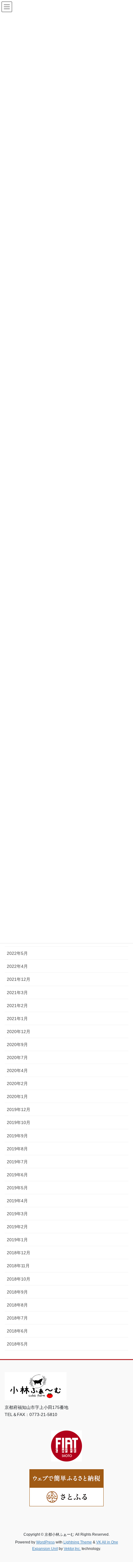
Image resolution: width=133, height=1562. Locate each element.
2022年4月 (17, 966)
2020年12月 (18, 1031)
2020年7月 (17, 1057)
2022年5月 (17, 953)
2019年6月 (17, 1174)
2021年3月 (17, 992)
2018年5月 (17, 1343)
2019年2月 (17, 1226)
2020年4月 (17, 1070)
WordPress (45, 1542)
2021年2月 (17, 1005)
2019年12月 (18, 1109)
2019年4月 (17, 1200)
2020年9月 (17, 1044)
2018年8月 (17, 1304)
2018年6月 (17, 1330)
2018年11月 (18, 1265)
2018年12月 (18, 1252)
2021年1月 (17, 1018)
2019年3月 (17, 1213)
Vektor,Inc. (72, 1549)
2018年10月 (18, 1279)
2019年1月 (17, 1239)
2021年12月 (18, 979)
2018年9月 (17, 1292)
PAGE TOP (123, 1509)
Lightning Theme (77, 1542)
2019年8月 (17, 1148)
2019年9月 (17, 1135)
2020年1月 (17, 1096)
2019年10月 (18, 1122)
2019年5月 (17, 1187)
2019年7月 (17, 1161)
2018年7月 (17, 1317)
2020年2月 (17, 1083)
